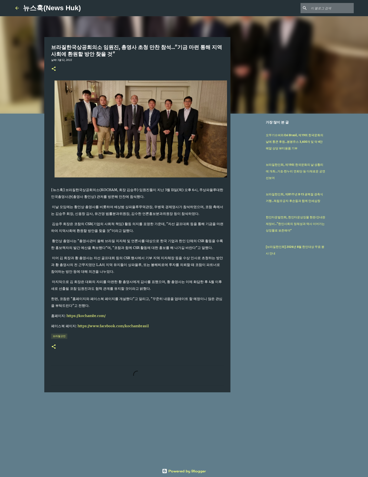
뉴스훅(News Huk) (52, 8)
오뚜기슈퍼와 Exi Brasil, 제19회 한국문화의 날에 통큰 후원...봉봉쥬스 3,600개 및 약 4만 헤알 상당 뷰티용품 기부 (294, 141)
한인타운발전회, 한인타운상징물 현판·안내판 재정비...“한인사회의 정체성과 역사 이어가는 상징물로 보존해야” (295, 224)
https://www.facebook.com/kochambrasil (113, 326)
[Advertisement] (137, 428)
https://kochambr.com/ (86, 316)
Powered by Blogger (186, 471)
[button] (53, 69)
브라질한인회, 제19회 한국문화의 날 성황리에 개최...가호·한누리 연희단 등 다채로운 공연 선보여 (295, 171)
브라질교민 (59, 336)
